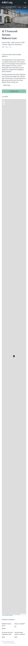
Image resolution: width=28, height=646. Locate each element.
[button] (14, 356)
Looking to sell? (14, 91)
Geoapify (11, 614)
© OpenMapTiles (17, 614)
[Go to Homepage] (7, 2)
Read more (6, 85)
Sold (3, 7)
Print (19, 7)
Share (25, 7)
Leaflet (3, 614)
